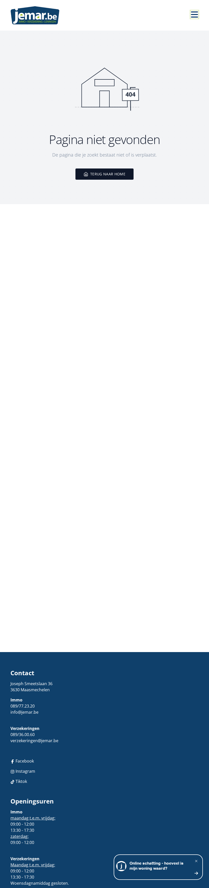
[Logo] (34, 15)
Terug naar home (107, 174)
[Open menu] (194, 14)
